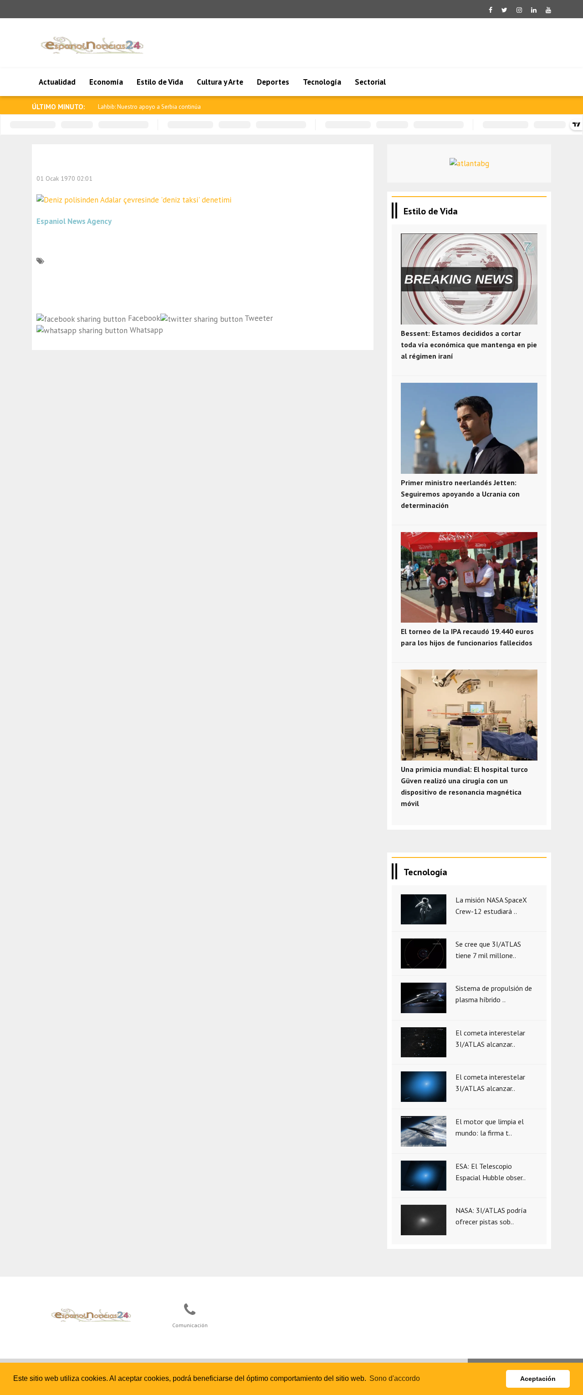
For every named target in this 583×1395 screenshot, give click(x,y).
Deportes (273, 82)
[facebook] (490, 10)
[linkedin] (534, 10)
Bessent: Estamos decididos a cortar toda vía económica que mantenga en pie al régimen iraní (469, 344)
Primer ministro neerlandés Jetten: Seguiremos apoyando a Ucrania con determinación (460, 494)
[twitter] (504, 10)
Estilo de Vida (160, 82)
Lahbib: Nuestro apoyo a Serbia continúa (149, 107)
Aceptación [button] (538, 1378)
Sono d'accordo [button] (394, 1378)
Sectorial (370, 82)
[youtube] (548, 10)
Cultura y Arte (220, 82)
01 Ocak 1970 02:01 (64, 178)
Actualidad (57, 82)
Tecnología (322, 82)
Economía (106, 82)
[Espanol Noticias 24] (91, 1314)
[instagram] (519, 10)
